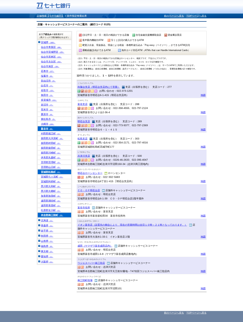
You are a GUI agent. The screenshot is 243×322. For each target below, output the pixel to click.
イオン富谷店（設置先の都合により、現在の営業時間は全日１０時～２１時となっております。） (132, 224)
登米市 (47, 109)
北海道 (47, 220)
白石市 (47, 85)
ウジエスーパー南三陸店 (91, 263)
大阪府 (47, 261)
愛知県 (47, 256)
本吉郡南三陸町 (52, 215)
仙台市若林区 (51, 56)
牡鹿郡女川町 (51, 210)
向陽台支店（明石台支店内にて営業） (99, 86)
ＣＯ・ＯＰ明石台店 (89, 190)
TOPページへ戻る (196, 15)
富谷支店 (83, 104)
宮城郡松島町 (51, 171)
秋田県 (47, 235)
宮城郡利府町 (51, 181)
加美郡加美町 (51, 195)
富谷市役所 (84, 207)
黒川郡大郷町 (51, 191)
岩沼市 (47, 104)
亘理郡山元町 (51, 167)
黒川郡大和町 (51, 186)
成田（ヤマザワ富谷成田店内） (95, 245)
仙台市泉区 (50, 66)
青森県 (47, 225)
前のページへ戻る (174, 15)
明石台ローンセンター (90, 173)
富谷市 (47, 128)
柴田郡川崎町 (51, 152)
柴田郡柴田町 (51, 147)
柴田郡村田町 (51, 143)
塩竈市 (47, 75)
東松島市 (48, 119)
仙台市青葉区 (51, 47)
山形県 (47, 241)
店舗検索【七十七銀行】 (50, 15)
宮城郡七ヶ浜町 (52, 176)
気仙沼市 (48, 80)
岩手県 (47, 230)
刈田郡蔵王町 (51, 133)
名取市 (47, 90)
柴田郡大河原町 (52, 138)
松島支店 (83, 138)
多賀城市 (49, 99)
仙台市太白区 (51, 61)
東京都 (47, 251)
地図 (203, 95)
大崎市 (47, 123)
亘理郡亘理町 (51, 162)
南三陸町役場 (85, 280)
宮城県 (48, 42)
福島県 (47, 246)
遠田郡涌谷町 (51, 200)
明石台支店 (84, 121)
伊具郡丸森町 (51, 157)
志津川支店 (84, 155)
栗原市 (47, 114)
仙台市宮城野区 (52, 51)
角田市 (47, 95)
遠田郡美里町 (51, 205)
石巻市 (47, 71)
